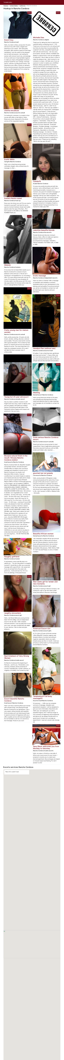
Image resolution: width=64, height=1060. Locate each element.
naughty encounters (12, 613)
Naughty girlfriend (11, 557)
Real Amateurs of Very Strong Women (16, 657)
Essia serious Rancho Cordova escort (45, 438)
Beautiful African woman (43, 534)
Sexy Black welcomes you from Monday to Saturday (46, 747)
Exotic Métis (9, 159)
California (22, 5)
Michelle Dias (38, 37)
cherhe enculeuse (11, 110)
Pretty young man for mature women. (16, 331)
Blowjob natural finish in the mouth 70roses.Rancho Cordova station (15, 458)
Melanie (7, 265)
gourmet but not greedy (43, 473)
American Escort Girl (41, 628)
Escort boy (8, 40)
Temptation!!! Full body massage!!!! (42, 697)
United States (14, 5)
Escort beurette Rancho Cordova (14, 700)
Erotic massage (39, 276)
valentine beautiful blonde (43, 230)
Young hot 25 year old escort (16, 397)
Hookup (6, 5)
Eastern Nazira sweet (13, 198)
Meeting (36, 393)
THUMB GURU (8, 2)
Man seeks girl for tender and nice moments (45, 583)
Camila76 (37, 181)
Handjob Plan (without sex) (44, 348)
